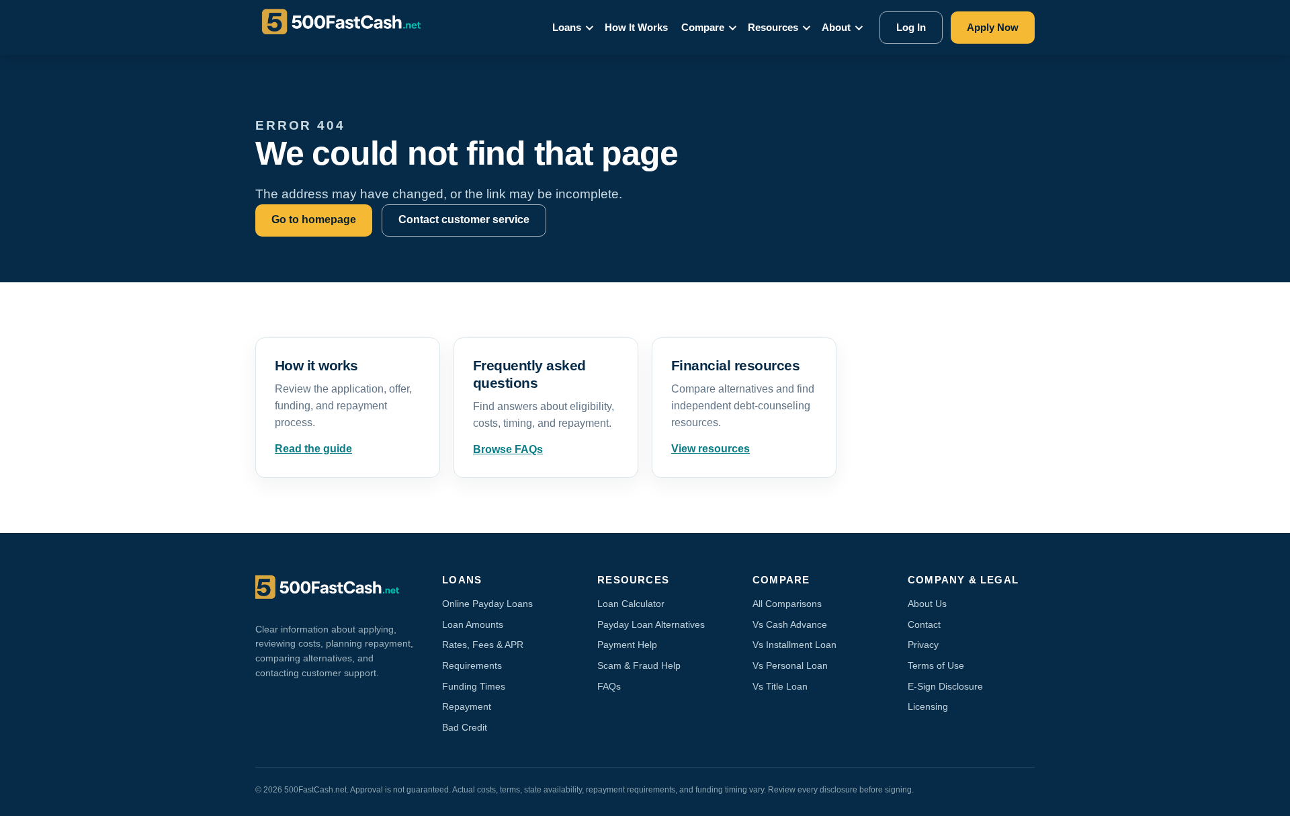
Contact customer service (463, 219)
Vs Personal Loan (790, 665)
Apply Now (993, 27)
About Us (927, 603)
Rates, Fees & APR (482, 644)
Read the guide (313, 448)
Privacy (923, 644)
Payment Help (627, 644)
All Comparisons (787, 603)
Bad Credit (464, 727)
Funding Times (473, 686)
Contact (924, 624)
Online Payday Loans (487, 603)
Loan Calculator (630, 603)
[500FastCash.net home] (353, 27)
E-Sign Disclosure (945, 686)
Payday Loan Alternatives (651, 624)
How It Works (636, 27)
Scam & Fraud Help (639, 665)
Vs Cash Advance (789, 624)
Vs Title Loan (780, 686)
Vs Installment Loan (794, 644)
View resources (710, 448)
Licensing (928, 706)
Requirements (472, 665)
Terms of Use (936, 665)
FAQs (609, 686)
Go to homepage (313, 219)
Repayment (466, 706)
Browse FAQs (508, 449)
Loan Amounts (472, 624)
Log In (911, 27)
